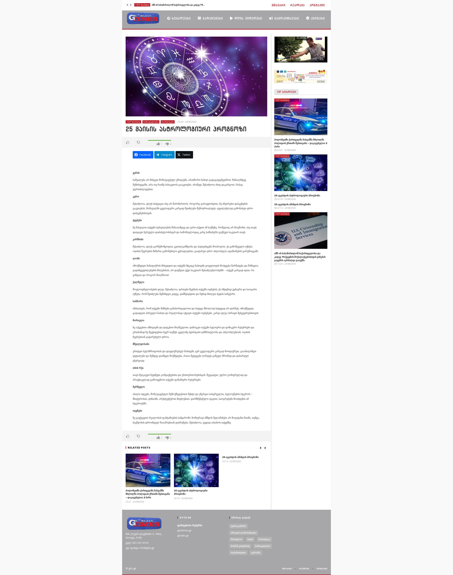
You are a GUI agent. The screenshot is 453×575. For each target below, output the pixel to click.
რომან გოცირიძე (240, 546)
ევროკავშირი (238, 526)
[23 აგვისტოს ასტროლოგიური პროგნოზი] (196, 470)
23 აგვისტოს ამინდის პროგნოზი (240, 457)
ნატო (250, 539)
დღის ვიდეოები (247, 18)
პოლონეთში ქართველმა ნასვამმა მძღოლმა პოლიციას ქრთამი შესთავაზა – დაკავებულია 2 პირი (148, 494)
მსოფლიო (236, 539)
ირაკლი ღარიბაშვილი (243, 532)
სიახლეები (180, 18)
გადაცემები (212, 18)
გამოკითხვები (286, 18)
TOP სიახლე (142, 5)
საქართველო (238, 552)
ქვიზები (317, 18)
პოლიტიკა (264, 539)
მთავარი (278, 5)
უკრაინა (255, 552)
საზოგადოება (151, 121)
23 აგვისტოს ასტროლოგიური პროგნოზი (297, 195)
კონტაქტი (317, 5)
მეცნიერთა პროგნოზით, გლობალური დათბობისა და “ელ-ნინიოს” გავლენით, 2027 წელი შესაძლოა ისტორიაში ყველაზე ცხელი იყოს (178, 5)
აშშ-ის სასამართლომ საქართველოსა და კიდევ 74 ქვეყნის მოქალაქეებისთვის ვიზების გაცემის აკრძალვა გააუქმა (300, 257)
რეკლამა (297, 5)
